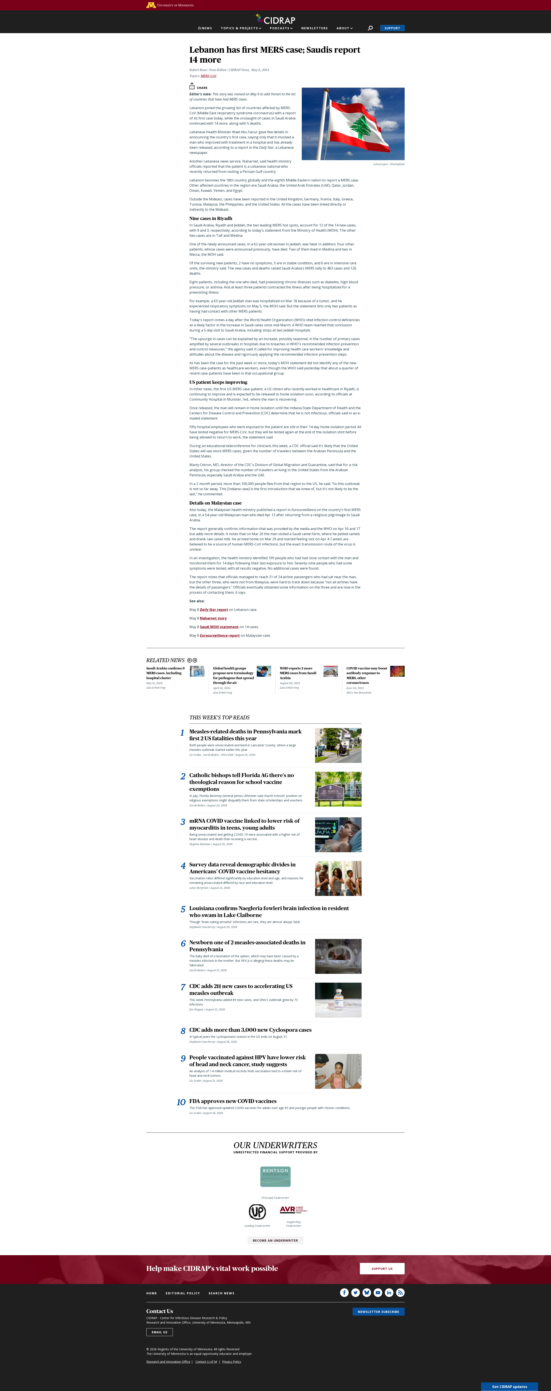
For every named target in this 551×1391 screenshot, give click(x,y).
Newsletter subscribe (378, 1312)
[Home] (275, 17)
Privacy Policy (231, 1362)
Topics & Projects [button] (239, 28)
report (214, 609)
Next (195, 660)
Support (392, 28)
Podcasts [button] (279, 28)
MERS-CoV (209, 76)
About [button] (343, 28)
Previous (189, 660)
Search (370, 28)
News (207, 28)
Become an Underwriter (275, 1240)
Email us (159, 1332)
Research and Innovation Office (168, 1362)
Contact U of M (206, 1362)
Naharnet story (213, 618)
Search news (222, 1293)
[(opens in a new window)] (170, 5)
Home (151, 1293)
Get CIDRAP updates (509, 1386)
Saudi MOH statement (219, 626)
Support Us (382, 1269)
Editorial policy (183, 1293)
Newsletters (314, 28)
